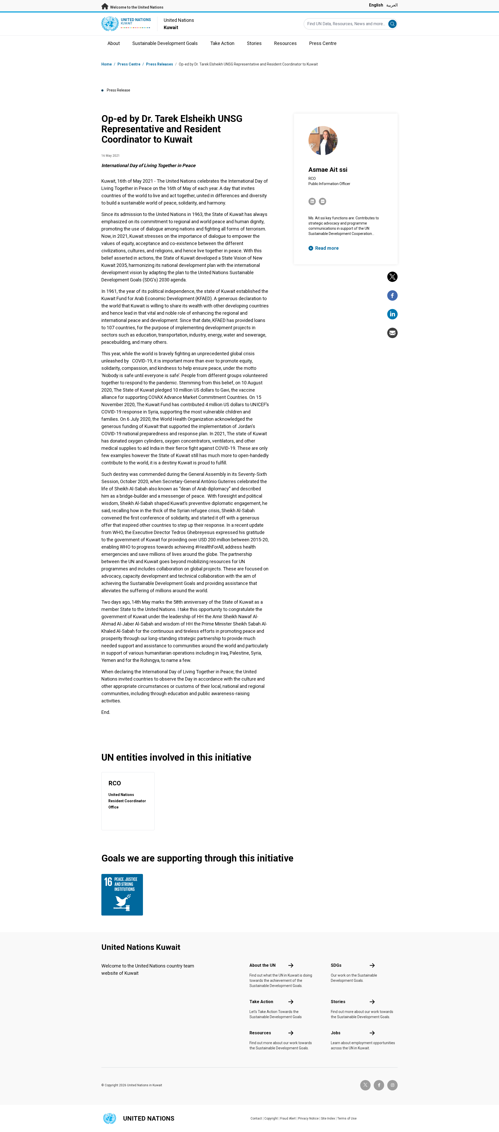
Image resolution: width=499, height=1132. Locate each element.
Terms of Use (347, 1118)
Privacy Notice (308, 1118)
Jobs (335, 1032)
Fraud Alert (288, 1118)
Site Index (328, 1118)
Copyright (271, 1118)
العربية (392, 5)
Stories (338, 1001)
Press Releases (159, 64)
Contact (256, 1118)
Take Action (261, 1001)
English (376, 5)
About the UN (262, 965)
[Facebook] (392, 295)
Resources (260, 1032)
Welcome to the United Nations (136, 7)
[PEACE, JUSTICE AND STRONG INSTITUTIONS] (123, 895)
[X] (392, 277)
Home (106, 64)
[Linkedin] (392, 314)
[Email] (392, 333)
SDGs (336, 965)
